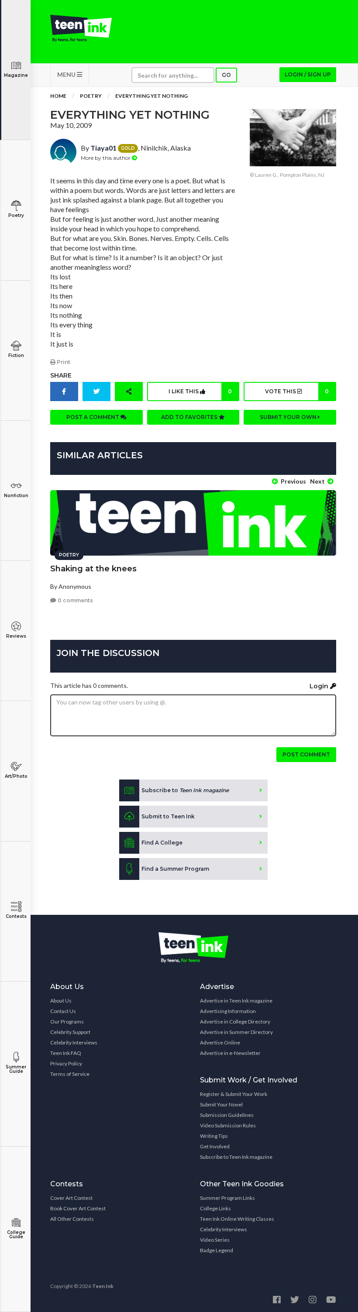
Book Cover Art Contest (78, 1208)
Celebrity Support (70, 1032)
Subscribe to (185, 790)
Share (61, 375)
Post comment (306, 754)
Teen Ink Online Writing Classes (237, 1219)
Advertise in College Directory (235, 1021)
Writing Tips (214, 1136)
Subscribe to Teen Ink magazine (236, 1157)
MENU (67, 74)
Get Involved (215, 1146)
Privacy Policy (66, 1063)
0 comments (74, 600)
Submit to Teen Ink (168, 816)
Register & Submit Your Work (233, 1094)
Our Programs (67, 1021)
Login (320, 686)
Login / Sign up (308, 74)
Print (62, 362)
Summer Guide (16, 1069)
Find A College (161, 842)
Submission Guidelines (227, 1115)
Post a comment (93, 417)
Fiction (16, 355)
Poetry (16, 215)
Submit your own (289, 417)
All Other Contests (72, 1219)
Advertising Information (228, 1011)
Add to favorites (190, 417)
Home (58, 96)
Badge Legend (216, 1250)
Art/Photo (16, 776)
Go (226, 75)
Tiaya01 (103, 148)
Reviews (16, 636)
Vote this (297, 391)
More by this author (106, 158)
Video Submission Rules (228, 1125)
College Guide (16, 1235)
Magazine (16, 75)
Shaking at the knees (93, 569)
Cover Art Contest (71, 1198)
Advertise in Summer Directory (236, 1032)
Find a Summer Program (175, 869)
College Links (215, 1208)
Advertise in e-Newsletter (230, 1053)
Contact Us (63, 1011)
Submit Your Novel (221, 1104)
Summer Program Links (227, 1198)
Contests (16, 916)
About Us (61, 1000)
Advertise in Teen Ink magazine (236, 1000)
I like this (200, 391)
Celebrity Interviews (73, 1042)
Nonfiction (16, 495)
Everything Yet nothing (151, 96)
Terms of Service (70, 1074)
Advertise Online (220, 1042)
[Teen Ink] (81, 28)
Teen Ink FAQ (65, 1053)
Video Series (215, 1239)
